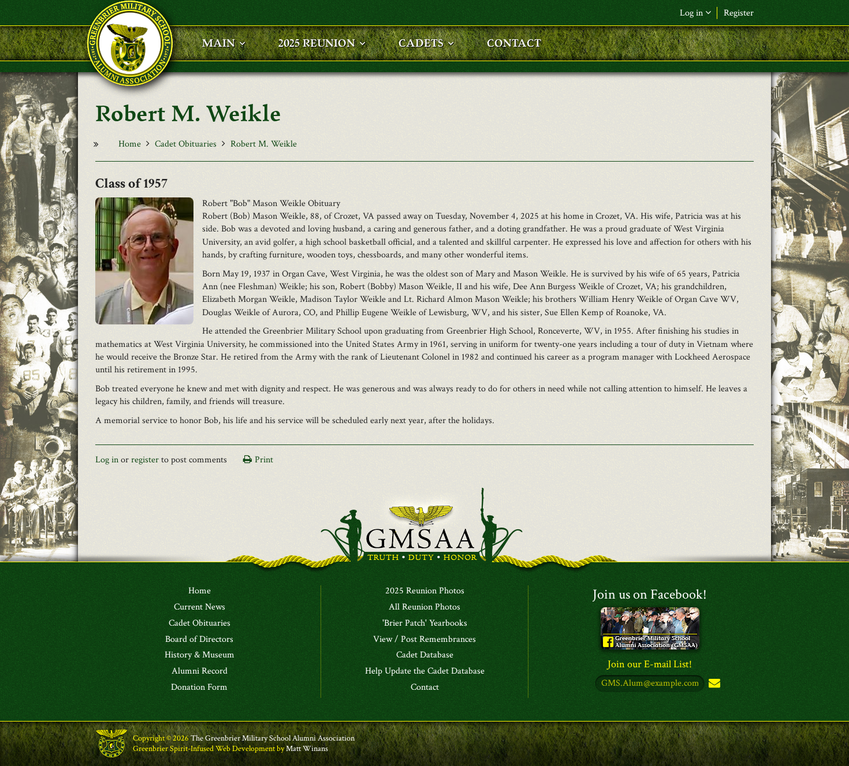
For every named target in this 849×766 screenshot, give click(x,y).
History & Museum (199, 655)
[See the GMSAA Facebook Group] (650, 628)
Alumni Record (200, 671)
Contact (425, 687)
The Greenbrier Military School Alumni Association (273, 738)
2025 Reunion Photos (424, 591)
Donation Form (199, 687)
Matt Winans (307, 748)
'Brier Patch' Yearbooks (424, 623)
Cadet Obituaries (186, 144)
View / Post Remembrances (424, 639)
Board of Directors (199, 639)
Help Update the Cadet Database (425, 671)
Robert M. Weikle (263, 144)
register (145, 460)
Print (264, 460)
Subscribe (713, 684)
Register (739, 13)
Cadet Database (424, 655)
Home (129, 144)
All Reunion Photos (424, 607)
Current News (199, 607)
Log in (106, 460)
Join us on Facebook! (650, 594)
